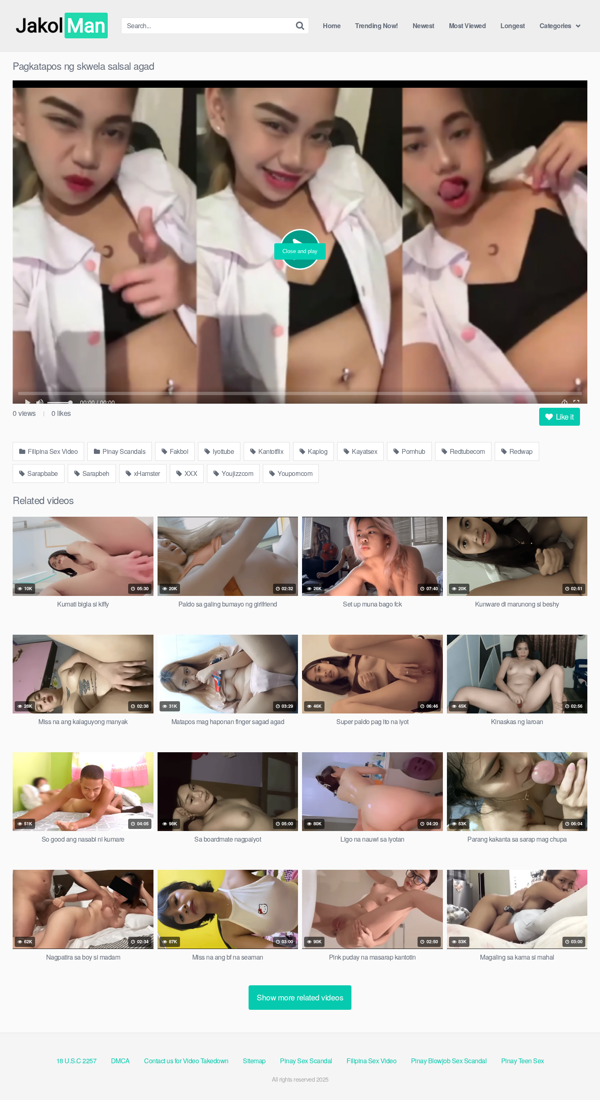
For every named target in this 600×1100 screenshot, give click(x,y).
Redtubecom (466, 451)
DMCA (120, 1060)
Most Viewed (467, 25)
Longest (512, 25)
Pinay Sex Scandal (306, 1060)
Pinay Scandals (123, 451)
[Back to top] (577, 1074)
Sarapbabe (42, 473)
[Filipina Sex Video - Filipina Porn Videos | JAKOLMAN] (64, 26)
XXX (190, 473)
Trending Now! (376, 25)
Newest (423, 25)
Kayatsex (364, 451)
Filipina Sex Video (52, 451)
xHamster (146, 473)
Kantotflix (270, 451)
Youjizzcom (236, 473)
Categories (555, 25)
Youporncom (294, 473)
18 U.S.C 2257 (76, 1060)
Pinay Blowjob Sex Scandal (449, 1060)
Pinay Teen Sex (522, 1060)
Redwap (520, 451)
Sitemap (254, 1060)
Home (331, 25)
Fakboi (179, 451)
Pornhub (412, 451)
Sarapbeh (95, 473)
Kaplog (317, 451)
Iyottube (222, 451)
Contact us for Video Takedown (186, 1060)
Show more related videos (300, 996)
